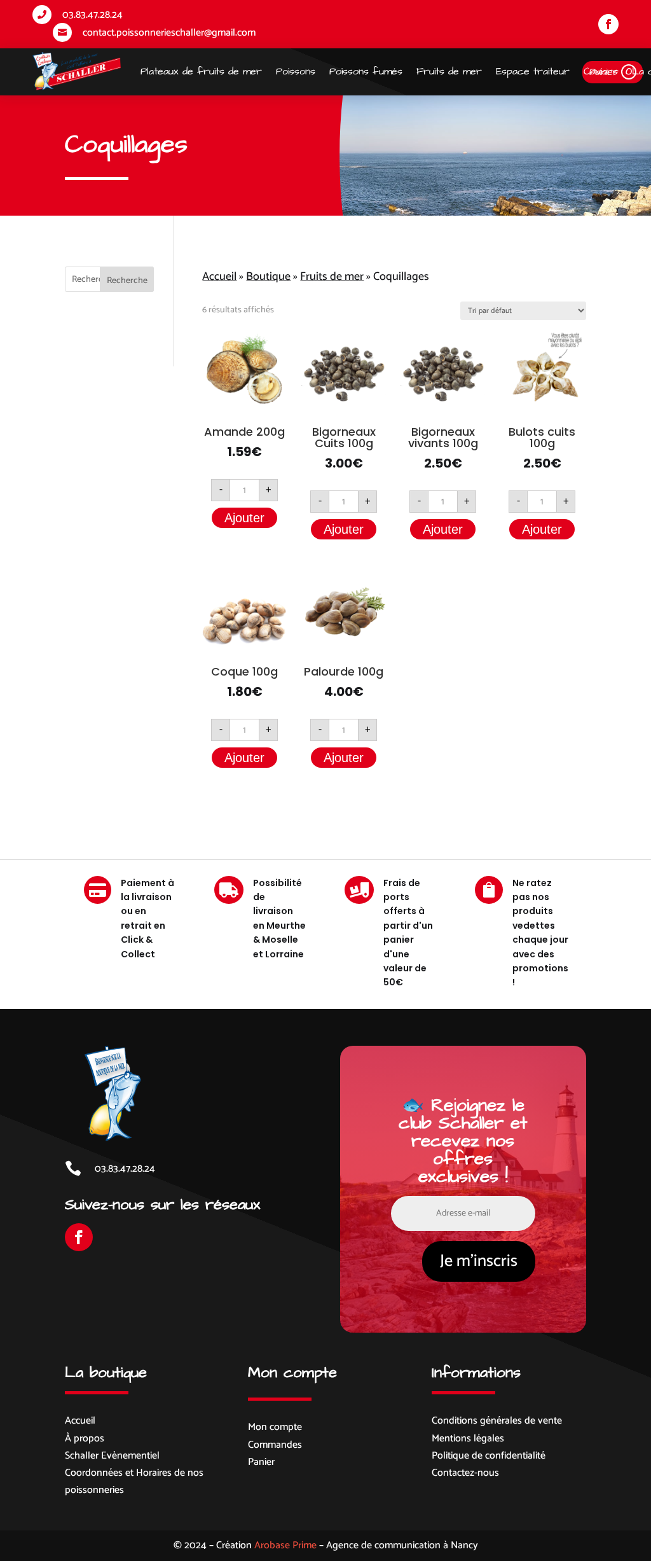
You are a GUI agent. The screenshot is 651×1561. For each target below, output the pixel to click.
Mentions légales (468, 1438)
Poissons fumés (365, 71)
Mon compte (275, 1427)
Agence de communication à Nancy (402, 1545)
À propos (84, 1438)
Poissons (295, 71)
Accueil (219, 276)
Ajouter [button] (244, 518)
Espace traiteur (533, 71)
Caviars (601, 71)
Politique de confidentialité (488, 1455)
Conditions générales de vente (497, 1420)
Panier (261, 1462)
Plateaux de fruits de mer (201, 71)
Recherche (127, 281)
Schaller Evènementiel (112, 1455)
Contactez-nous (465, 1472)
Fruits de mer (449, 71)
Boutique (268, 276)
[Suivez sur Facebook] (608, 24)
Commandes (275, 1444)
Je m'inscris (478, 1261)
